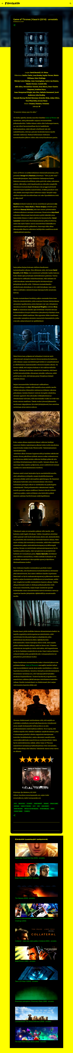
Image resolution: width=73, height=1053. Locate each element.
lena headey (45, 806)
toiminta (27, 811)
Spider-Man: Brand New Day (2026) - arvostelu (30, 858)
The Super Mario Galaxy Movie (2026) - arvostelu (30, 1041)
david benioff (38, 803)
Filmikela (12, 3)
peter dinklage (44, 808)
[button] (14, 25)
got (34, 806)
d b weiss (29, 803)
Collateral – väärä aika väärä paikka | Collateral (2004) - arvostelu (35, 941)
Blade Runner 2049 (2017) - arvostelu (27, 878)
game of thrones (26, 806)
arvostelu (22, 803)
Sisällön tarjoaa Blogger (37, 1050)
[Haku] (22, 3)
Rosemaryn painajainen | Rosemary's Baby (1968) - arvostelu (34, 1001)
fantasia (16, 806)
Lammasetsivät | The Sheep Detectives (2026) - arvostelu (33, 1021)
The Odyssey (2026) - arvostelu (25, 898)
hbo (38, 806)
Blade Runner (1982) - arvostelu (25, 961)
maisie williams (18, 808)
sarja (52, 808)
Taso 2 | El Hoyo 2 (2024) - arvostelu (26, 981)
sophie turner (18, 811)
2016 (15, 803)
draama (46, 803)
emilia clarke (54, 803)
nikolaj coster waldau (31, 808)
